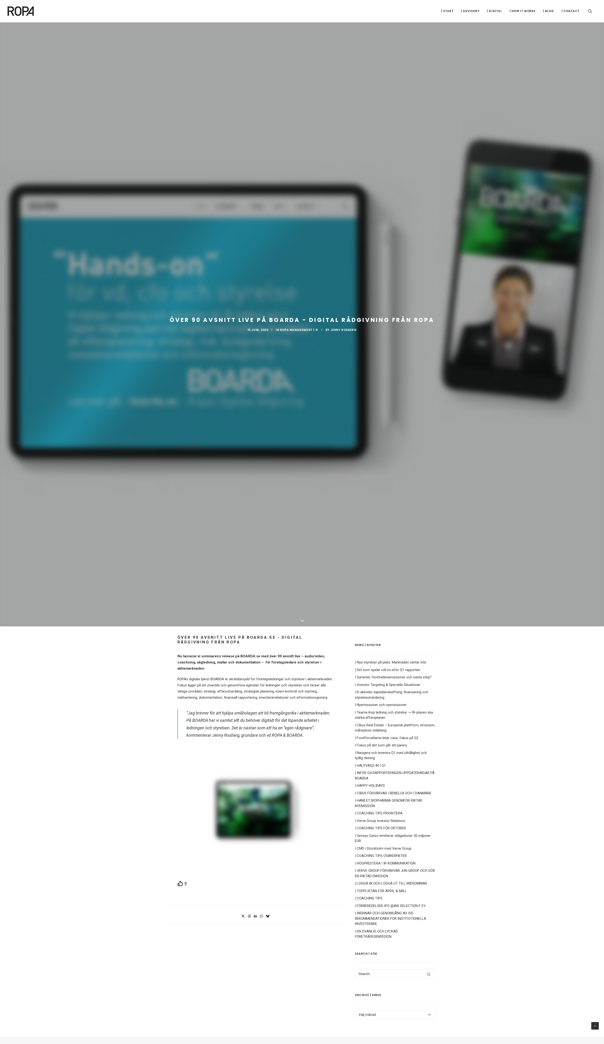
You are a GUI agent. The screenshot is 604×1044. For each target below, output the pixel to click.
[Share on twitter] (243, 916)
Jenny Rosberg (344, 330)
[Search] (395, 974)
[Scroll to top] (595, 1025)
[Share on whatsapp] (261, 916)
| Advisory (470, 11)
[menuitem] (447, 11)
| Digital (494, 11)
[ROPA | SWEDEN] (21, 11)
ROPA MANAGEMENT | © (299, 330)
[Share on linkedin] (255, 916)
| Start (447, 11)
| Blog (548, 11)
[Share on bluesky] (267, 916)
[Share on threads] (249, 916)
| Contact (570, 11)
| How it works (523, 11)
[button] (592, 11)
